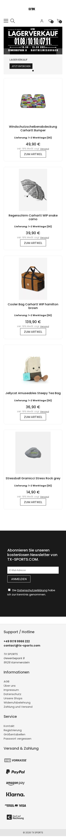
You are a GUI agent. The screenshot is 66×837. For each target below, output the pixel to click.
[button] (33, 70)
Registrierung (13, 730)
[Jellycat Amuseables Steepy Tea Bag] (33, 389)
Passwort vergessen (17, 738)
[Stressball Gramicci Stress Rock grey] (33, 475)
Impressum (11, 690)
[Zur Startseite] (33, 16)
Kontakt (9, 726)
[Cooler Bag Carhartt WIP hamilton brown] (33, 301)
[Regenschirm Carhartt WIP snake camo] (33, 212)
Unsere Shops (13, 698)
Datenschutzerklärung (32, 590)
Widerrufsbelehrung (17, 702)
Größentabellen (14, 734)
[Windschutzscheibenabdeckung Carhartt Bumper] (33, 123)
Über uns (10, 686)
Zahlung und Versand (18, 707)
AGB (6, 681)
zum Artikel (33, 154)
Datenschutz (12, 694)
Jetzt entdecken (21, 66)
